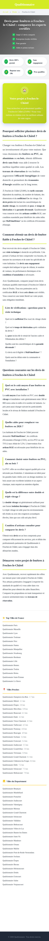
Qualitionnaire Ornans (11, 844)
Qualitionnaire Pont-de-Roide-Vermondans (18, 852)
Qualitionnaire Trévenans (12, 753)
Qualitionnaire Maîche (11, 849)
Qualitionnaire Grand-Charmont (15, 757)
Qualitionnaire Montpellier (12, 649)
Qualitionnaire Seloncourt (12, 769)
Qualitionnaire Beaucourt (12, 713)
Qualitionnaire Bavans (11, 864)
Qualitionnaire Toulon (11, 669)
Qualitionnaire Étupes (11, 705)
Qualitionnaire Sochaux (12, 737)
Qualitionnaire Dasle (10, 717)
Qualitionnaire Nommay (12, 729)
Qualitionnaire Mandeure (12, 841)
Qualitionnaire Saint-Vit (11, 836)
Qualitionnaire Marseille (12, 629)
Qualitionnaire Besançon (12, 789)
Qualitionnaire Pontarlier (12, 797)
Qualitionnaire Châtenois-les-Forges (16, 761)
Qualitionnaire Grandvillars (13, 749)
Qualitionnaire (24, 4)
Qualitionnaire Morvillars (12, 709)
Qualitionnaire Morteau (11, 809)
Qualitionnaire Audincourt (12, 745)
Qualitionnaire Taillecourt (12, 725)
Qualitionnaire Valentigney (12, 805)
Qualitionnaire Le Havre (12, 681)
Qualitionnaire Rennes (11, 665)
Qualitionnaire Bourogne (12, 733)
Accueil (5, 12)
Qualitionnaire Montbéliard (13, 793)
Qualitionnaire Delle (10, 765)
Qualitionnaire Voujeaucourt (13, 884)
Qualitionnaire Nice (10, 641)
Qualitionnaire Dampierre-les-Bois (16, 697)
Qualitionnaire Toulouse (11, 637)
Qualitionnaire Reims (10, 673)
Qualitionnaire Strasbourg (12, 653)
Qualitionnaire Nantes (11, 645)
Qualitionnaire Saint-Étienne (13, 677)
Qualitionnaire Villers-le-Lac (13, 829)
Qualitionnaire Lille (10, 661)
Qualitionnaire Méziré (11, 701)
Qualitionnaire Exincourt (12, 741)
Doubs (14, 12)
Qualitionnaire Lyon (10, 633)
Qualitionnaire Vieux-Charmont (15, 721)
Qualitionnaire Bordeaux (12, 657)
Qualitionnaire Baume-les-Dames (15, 833)
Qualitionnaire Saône (10, 880)
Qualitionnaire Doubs (10, 872)
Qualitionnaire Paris (10, 625)
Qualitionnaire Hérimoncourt (13, 869)
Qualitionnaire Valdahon (12, 821)
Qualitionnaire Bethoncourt (13, 773)
